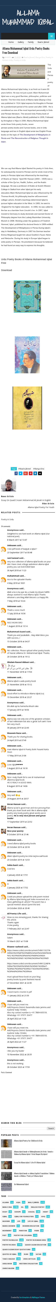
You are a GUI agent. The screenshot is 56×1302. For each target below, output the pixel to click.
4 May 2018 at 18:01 (16, 583)
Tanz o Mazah (8, 1259)
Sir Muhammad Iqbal (21, 1184)
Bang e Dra (40, 57)
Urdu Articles (29, 1259)
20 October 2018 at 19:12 (18, 656)
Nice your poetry (15, 831)
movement (7, 1231)
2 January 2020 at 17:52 (17, 887)
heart (45, 1212)
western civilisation (28, 1264)
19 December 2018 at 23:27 (19, 697)
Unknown (11, 545)
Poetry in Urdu (20, 60)
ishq (43, 1216)
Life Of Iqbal (33, 1221)
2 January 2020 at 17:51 (17, 875)
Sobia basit (12, 865)
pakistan (23, 1231)
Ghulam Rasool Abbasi (18, 662)
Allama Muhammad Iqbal (28, 17)
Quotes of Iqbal (9, 1254)
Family (31, 42)
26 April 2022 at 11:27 (16, 1042)
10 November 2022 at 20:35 (19, 1054)
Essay (4, 1212)
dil (22, 1207)
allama (5, 1202)
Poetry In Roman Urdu (36, 1240)
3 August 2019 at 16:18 (17, 768)
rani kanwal (13, 558)
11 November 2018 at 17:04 (19, 672)
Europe (18, 1212)
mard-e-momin (8, 1226)
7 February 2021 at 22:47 (18, 928)
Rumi (26, 1254)
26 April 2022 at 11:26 (16, 1018)
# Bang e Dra (38, 469)
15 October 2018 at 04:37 (18, 641)
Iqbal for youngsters (24, 1216)
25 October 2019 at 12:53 (18, 859)
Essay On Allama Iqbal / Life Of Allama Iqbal (29, 1162)
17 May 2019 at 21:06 (16, 755)
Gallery (21, 42)
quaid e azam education (35, 1245)
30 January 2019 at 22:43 (18, 727)
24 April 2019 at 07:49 (16, 740)
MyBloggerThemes (38, 1297)
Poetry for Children (23, 1235)
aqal (18, 1202)
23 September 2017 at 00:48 (19, 552)
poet (4, 1235)
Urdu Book (7, 1264)
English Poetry (37, 1207)
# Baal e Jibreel (24, 469)
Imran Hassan (14, 804)
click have (30, 566)
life (18, 1221)
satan (38, 1254)
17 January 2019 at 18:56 (18, 710)
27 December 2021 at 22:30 (19, 983)
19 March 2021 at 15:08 (17, 941)
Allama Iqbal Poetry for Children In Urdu (28, 1140)
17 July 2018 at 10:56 (16, 613)
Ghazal (31, 1212)
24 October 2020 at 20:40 (18, 908)
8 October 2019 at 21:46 (18, 834)
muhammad (13, 575)
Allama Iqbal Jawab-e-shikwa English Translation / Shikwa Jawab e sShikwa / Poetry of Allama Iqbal (34, 1174)
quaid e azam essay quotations (16, 1249)
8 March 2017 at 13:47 (17, 540)
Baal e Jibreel (43, 42)
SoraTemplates (24, 1297)
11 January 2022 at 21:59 (18, 995)
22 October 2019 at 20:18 (18, 847)
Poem (36, 1231)
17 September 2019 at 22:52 (19, 821)
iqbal (4, 1216)
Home (11, 42)
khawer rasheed (15, 946)
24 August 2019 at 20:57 (18, 798)
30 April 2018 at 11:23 (16, 570)
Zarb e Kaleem (8, 1268)
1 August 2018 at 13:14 (17, 626)
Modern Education (31, 1226)
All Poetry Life (14, 913)
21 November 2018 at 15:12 (19, 684)
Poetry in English (10, 1240)
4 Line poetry (13, 925)
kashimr (6, 1221)
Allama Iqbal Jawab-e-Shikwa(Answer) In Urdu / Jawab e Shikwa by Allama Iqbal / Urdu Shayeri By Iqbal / (33, 1153)
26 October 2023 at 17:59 (18, 1067)
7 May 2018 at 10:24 (16, 601)
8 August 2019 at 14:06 (17, 786)
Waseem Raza (14, 733)
